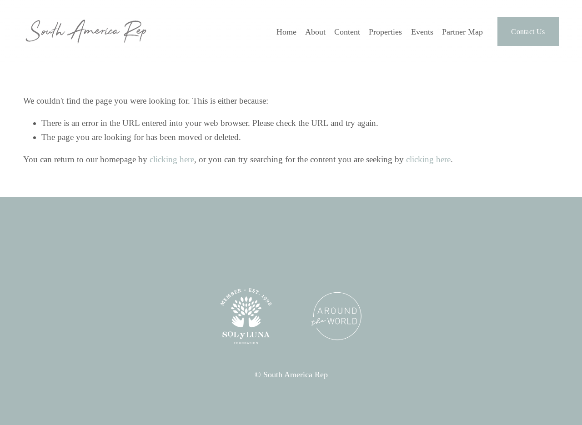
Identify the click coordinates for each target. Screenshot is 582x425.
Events (422, 31)
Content (347, 31)
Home (286, 31)
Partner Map (462, 31)
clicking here (172, 159)
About (315, 31)
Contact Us (528, 31)
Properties (385, 31)
